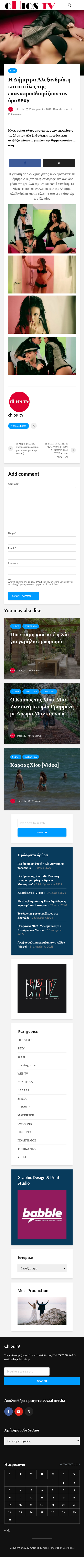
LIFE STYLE (25, 1040)
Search (42, 832)
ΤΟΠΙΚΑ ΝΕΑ (31, 626)
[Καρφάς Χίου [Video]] (42, 779)
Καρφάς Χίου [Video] (31, 893)
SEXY (12, 70)
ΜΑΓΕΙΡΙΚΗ (26, 1115)
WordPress (68, 1547)
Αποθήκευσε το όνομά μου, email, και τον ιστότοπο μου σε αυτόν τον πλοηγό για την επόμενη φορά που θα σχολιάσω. (40, 583)
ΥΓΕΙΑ (22, 1157)
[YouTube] (18, 1411)
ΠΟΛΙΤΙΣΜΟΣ (31, 691)
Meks (46, 1547)
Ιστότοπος (13, 563)
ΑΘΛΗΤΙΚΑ (25, 1082)
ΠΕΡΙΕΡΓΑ (25, 1132)
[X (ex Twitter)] (29, 1411)
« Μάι (7, 1530)
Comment (13, 484)
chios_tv (19, 109)
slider (15, 626)
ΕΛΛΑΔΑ (23, 1090)
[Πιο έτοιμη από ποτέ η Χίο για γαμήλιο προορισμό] (42, 648)
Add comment (64, 109)
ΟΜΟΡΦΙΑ (25, 1124)
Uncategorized (27, 1065)
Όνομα (12, 533)
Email (12, 548)
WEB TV (23, 1073)
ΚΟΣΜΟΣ (24, 1107)
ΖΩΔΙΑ (22, 1098)
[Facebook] (8, 1411)
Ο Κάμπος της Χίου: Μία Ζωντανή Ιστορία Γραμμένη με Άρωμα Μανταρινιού (38, 880)
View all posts (18, 426)
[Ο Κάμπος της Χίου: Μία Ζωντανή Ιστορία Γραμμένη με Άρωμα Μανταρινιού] (42, 713)
